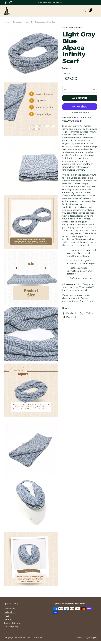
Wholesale (9, 608)
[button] (85, 11)
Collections (10, 612)
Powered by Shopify (86, 637)
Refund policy (11, 626)
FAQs (6, 616)
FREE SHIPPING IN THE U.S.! (50, 3)
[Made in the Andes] (7, 11)
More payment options (80, 112)
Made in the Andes (72, 27)
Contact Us (10, 619)
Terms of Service (12, 623)
